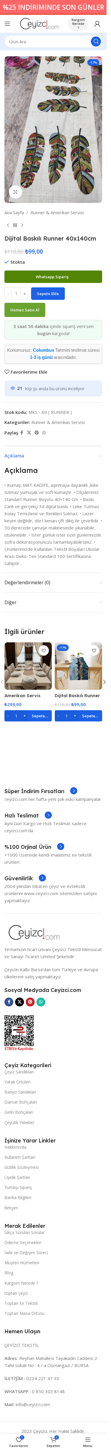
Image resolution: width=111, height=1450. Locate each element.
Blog (8, 1272)
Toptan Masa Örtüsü (24, 1313)
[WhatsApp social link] (44, 433)
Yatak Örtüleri (17, 1082)
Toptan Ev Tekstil (21, 1303)
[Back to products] (15, 225)
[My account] (97, 24)
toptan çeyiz (16, 1293)
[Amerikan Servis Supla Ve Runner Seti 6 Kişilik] (28, 666)
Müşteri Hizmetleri (21, 1262)
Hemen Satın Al (24, 310)
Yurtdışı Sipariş (18, 1187)
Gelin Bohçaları (18, 1112)
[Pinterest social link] (37, 433)
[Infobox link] (40, 791)
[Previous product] (8, 225)
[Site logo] (39, 23)
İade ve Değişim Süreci (26, 1252)
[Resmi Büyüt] (15, 192)
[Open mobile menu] (7, 24)
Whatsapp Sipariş (52, 276)
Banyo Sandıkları (20, 1092)
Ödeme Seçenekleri (22, 1242)
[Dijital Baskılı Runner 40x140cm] (78, 666)
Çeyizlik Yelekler (19, 1122)
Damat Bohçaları (20, 1102)
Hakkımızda (15, 1147)
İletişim (11, 1208)
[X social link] (29, 433)
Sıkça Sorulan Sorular (24, 1232)
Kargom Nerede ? (78, 23)
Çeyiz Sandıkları (19, 1072)
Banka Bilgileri (17, 1197)
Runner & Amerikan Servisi (57, 212)
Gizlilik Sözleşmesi (21, 1167)
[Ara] (96, 41)
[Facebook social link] (21, 433)
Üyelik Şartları (17, 1177)
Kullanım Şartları (19, 1157)
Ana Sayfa (14, 212)
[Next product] (22, 225)
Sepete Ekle (48, 293)
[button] (28, 715)
